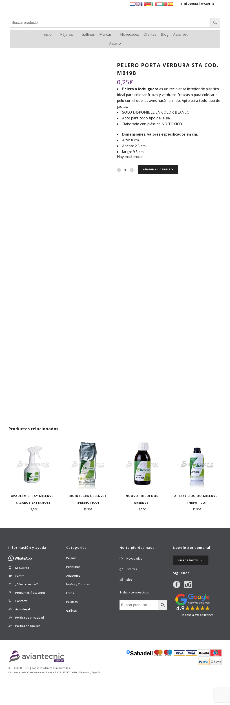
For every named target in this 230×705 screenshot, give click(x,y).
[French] (143, 4)
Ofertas (150, 34)
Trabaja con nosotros (134, 592)
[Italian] (154, 4)
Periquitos (73, 567)
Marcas (105, 34)
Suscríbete (188, 560)
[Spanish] (170, 4)
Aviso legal (22, 609)
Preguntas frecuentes (30, 593)
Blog (165, 34)
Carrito (19, 576)
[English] (138, 4)
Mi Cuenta (22, 568)
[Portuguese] (165, 4)
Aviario (115, 43)
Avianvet (180, 34)
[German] (148, 4)
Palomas (72, 602)
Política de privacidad (29, 617)
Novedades (129, 34)
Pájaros (66, 34)
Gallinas (88, 34)
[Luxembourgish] (159, 4)
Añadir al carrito (158, 169)
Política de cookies (27, 626)
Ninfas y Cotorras (78, 584)
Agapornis (73, 575)
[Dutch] (132, 4)
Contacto (21, 601)
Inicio (47, 34)
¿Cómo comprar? (26, 584)
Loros (70, 593)
